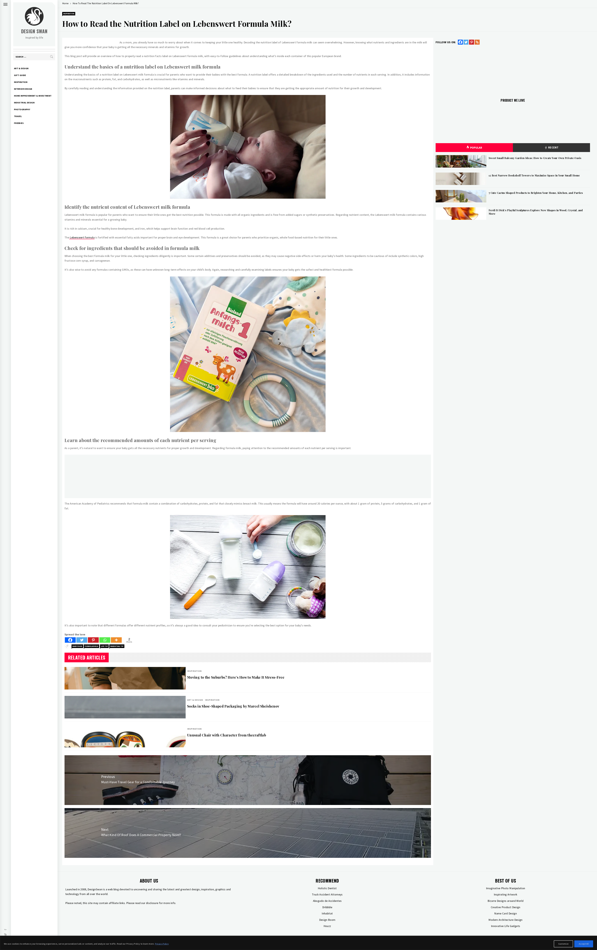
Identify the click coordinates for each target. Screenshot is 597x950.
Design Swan (34, 31)
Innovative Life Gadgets (505, 926)
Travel (18, 116)
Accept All (584, 943)
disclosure (152, 903)
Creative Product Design (505, 907)
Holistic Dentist (327, 888)
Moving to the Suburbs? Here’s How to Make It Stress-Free (235, 677)
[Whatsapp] (104, 640)
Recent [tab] (552, 147)
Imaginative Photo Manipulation (505, 888)
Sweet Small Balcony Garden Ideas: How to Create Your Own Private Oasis (535, 158)
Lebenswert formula (82, 237)
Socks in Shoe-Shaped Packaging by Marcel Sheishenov (233, 706)
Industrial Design (24, 102)
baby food (77, 646)
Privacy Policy (162, 943)
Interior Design (23, 89)
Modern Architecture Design (505, 920)
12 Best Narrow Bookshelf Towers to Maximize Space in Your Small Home (534, 175)
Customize (563, 943)
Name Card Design (505, 913)
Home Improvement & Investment (32, 95)
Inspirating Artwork (505, 894)
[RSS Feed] (477, 42)
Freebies (19, 123)
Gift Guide (20, 75)
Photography (22, 109)
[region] (298, 943)
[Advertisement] (158, 476)
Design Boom (327, 920)
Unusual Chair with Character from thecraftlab (226, 735)
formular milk (91, 646)
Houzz (327, 926)
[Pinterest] (93, 640)
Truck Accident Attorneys (327, 894)
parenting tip (116, 646)
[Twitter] (81, 640)
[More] (116, 640)
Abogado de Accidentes (327, 901)
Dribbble (327, 907)
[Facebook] (70, 640)
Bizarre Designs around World (505, 901)
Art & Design (21, 68)
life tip (104, 646)
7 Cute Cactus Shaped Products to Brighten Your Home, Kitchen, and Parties (536, 192)
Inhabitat (327, 913)
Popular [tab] (476, 147)
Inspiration (20, 82)
